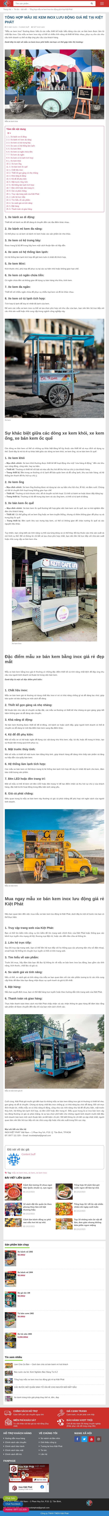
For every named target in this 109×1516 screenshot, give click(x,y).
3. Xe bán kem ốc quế (18, 167)
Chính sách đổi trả (13, 1454)
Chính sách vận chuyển (15, 1442)
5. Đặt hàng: (14, 206)
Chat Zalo (10, 1498)
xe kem (31, 1173)
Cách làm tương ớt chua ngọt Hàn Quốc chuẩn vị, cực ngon (37, 1186)
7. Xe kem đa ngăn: (16, 155)
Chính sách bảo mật (14, 1450)
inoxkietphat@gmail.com (39, 1508)
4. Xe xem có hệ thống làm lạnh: (21, 146)
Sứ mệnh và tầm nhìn (50, 1438)
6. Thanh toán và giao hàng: (20, 209)
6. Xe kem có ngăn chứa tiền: (20, 152)
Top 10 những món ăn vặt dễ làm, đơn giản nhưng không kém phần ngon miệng (88, 1222)
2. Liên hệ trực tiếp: (17, 197)
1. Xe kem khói (14, 161)
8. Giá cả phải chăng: (18, 191)
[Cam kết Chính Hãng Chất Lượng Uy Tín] (7, 3)
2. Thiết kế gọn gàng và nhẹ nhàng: (23, 173)
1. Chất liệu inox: (16, 170)
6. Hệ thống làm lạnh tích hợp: (21, 185)
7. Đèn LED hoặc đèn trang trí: (21, 188)
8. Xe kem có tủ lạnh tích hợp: (21, 158)
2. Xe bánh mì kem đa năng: (20, 140)
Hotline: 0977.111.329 (16, 1509)
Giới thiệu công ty (48, 1442)
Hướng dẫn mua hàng (15, 1438)
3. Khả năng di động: (17, 176)
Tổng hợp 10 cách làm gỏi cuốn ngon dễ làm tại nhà (86, 1186)
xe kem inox (41, 1173)
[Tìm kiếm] (91, 3)
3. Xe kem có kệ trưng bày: (19, 143)
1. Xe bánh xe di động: (17, 137)
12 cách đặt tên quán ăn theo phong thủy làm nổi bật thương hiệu (37, 1207)
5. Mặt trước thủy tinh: (18, 182)
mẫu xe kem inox (19, 1173)
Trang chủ (7, 9)
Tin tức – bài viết (20, 9)
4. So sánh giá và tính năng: (21, 203)
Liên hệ (44, 1454)
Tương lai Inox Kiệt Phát (51, 1446)
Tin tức (44, 1450)
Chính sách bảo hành (14, 1446)
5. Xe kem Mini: (14, 149)
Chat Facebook (13, 1504)
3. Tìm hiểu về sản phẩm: (20, 200)
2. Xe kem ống (15, 164)
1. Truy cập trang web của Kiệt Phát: (24, 194)
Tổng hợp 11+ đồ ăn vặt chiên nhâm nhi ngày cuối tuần (88, 1205)
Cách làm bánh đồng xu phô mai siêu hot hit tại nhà (37, 1220)
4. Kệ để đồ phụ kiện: (18, 179)
